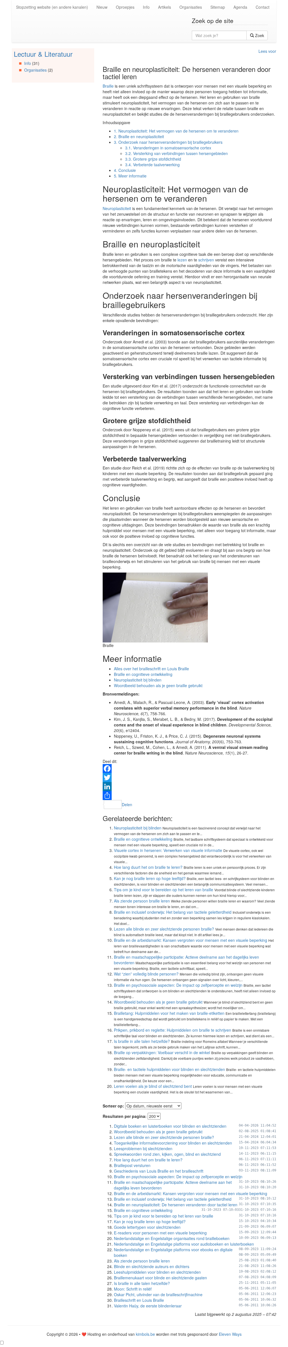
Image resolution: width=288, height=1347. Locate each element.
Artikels (164, 7)
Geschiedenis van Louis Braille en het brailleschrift (158, 1171)
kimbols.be (145, 1334)
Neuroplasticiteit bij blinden (137, 680)
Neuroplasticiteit (117, 208)
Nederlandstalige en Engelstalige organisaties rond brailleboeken (172, 1238)
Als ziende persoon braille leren (142, 901)
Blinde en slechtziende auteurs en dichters (151, 1266)
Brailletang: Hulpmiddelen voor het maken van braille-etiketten (169, 1013)
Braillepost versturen (132, 1165)
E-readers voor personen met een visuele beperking (160, 1233)
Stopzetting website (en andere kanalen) (52, 7)
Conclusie (125, 170)
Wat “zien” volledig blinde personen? (146, 974)
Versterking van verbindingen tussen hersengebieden (176, 153)
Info (146, 7)
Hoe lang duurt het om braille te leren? (148, 867)
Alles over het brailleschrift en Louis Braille (151, 668)
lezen (182, 260)
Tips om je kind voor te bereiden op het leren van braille (163, 889)
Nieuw (101, 7)
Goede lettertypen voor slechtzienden (147, 1227)
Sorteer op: (113, 1106)
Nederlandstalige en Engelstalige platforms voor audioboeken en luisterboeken (184, 1244)
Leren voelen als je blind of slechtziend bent (153, 1086)
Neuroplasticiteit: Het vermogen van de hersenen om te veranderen (176, 131)
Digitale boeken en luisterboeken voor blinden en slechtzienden (170, 1126)
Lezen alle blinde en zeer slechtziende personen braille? (164, 929)
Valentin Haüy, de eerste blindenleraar (148, 1306)
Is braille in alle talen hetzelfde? (142, 1041)
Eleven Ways (230, 1334)
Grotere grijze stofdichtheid (153, 159)
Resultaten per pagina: (125, 1116)
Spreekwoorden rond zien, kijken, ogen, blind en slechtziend (167, 1154)
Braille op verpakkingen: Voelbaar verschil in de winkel (162, 1052)
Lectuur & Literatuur (43, 54)
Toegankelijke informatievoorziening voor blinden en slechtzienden (173, 1143)
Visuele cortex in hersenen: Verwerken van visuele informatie (168, 850)
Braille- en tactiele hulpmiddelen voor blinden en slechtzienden (169, 1069)
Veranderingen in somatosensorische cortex (168, 148)
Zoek (259, 35)
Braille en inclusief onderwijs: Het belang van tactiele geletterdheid (172, 912)
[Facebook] (189, 768)
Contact (262, 7)
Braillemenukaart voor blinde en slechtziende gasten (160, 1277)
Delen (127, 804)
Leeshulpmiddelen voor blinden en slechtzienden (157, 1272)
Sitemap (217, 7)
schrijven (206, 260)
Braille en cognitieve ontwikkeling (143, 839)
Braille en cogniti (128, 674)
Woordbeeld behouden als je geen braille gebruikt (158, 685)
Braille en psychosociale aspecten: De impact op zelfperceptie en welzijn (178, 985)
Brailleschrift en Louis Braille (139, 1300)
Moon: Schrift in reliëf (133, 1289)
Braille (108, 86)
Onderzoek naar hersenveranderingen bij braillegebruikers (168, 142)
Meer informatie (130, 176)
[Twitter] (189, 777)
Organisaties (190, 7)
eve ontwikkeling (157, 674)
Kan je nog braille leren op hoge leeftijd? (150, 878)
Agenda (240, 7)
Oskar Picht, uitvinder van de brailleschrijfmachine (158, 1294)
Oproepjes (125, 7)
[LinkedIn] (189, 786)
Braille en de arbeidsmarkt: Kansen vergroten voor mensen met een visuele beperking (190, 940)
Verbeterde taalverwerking (152, 164)
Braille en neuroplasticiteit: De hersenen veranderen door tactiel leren (175, 1204)
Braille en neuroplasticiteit (139, 136)
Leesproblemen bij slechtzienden (143, 1148)
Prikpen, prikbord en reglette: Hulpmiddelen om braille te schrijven (172, 1030)
